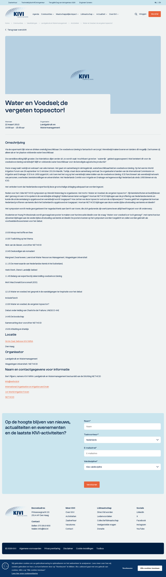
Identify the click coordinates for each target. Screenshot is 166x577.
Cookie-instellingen (84, 548)
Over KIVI (113, 14)
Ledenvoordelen (104, 516)
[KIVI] (17, 12)
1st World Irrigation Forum (17, 392)
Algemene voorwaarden (30, 548)
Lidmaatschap (86, 14)
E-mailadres (90, 448)
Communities (46, 14)
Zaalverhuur (71, 520)
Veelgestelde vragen (106, 524)
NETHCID (9, 397)
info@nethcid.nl (12, 381)
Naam (87, 421)
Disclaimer (68, 548)
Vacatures (70, 524)
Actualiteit (100, 14)
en (160, 3)
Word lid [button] (154, 14)
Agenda (36, 14)
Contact (69, 528)
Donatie (100, 528)
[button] (136, 14)
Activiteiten (71, 516)
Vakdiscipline (91, 461)
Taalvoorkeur (91, 434)
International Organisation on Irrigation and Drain (27, 386)
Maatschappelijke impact (66, 14)
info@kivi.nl (43, 528)
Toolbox (100, 548)
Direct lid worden (105, 512)
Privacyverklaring (52, 548)
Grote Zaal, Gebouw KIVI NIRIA (19, 341)
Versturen (92, 484)
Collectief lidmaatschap (108, 520)
